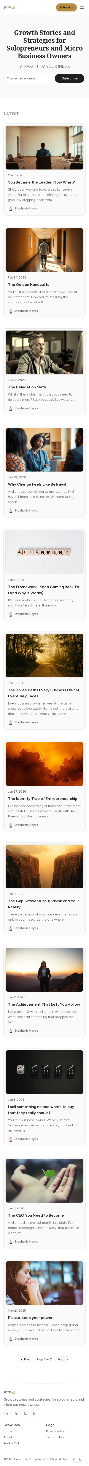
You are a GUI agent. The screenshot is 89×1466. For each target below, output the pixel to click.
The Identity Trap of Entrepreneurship (42, 798)
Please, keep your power (30, 1317)
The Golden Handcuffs (28, 284)
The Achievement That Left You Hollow (44, 1004)
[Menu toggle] (82, 7)
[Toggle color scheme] (77, 1459)
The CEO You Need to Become (36, 1215)
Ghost (54, 1459)
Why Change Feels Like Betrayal (37, 484)
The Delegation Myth (27, 387)
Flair (64, 1459)
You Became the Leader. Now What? (41, 182)
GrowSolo (21, 1459)
